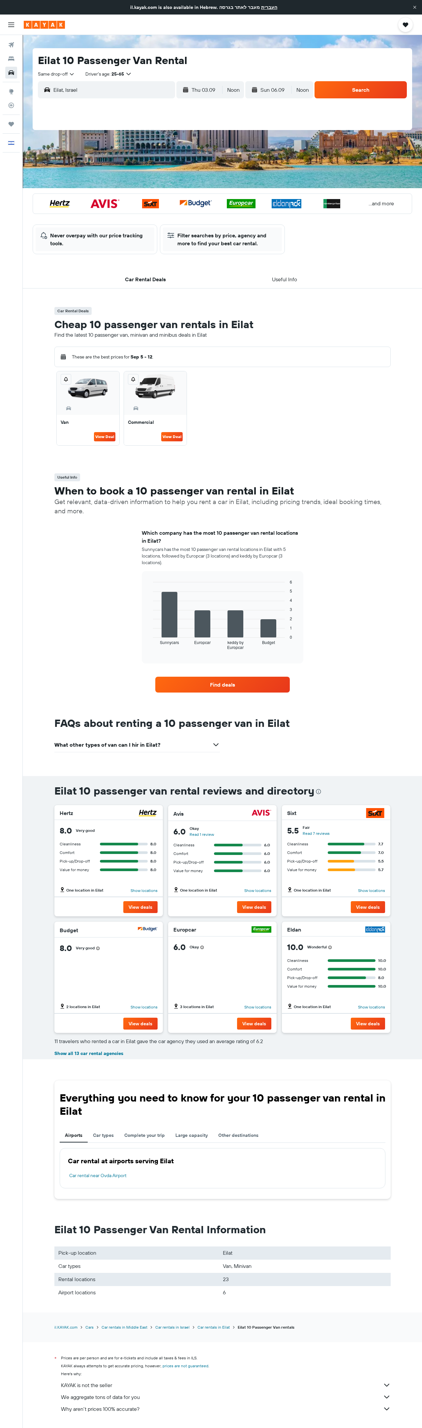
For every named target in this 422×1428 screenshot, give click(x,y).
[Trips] (11, 124)
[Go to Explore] (11, 91)
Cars (89, 1327)
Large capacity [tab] (191, 1135)
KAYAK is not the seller (86, 1385)
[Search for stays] (11, 58)
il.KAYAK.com (65, 1327)
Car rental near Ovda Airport (98, 1175)
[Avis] (261, 813)
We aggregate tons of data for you (100, 1397)
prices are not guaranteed (185, 1365)
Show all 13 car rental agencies (88, 1053)
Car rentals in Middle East (124, 1327)
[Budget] (148, 930)
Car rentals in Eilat (213, 1327)
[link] (222, 685)
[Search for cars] (11, 72)
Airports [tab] (73, 1135)
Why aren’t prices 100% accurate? (100, 1409)
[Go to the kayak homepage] (44, 25)
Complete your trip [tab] (144, 1135)
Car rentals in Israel (172, 1327)
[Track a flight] (11, 105)
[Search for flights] (11, 44)
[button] (414, 7)
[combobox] (56, 74)
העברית (269, 7)
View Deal (104, 436)
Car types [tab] (103, 1135)
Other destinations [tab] (238, 1135)
